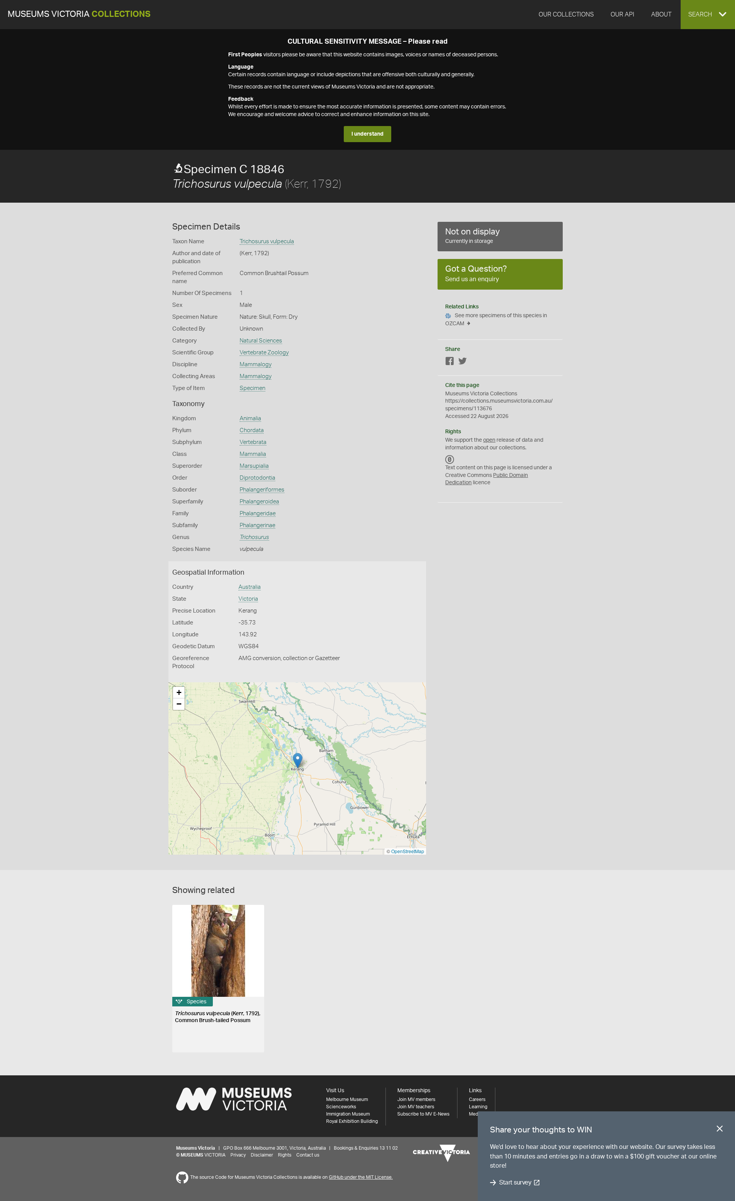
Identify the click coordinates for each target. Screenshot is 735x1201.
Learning (478, 1106)
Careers (477, 1099)
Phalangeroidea (259, 502)
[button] (708, 14)
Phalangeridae (258, 513)
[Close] (720, 1130)
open (489, 440)
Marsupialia (254, 466)
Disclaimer (262, 1155)
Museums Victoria (79, 14)
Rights (284, 1155)
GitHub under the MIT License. (361, 1177)
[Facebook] (449, 363)
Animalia (250, 418)
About (661, 14)
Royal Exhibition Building (352, 1121)
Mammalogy (255, 364)
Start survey (515, 1183)
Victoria (248, 599)
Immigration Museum (348, 1114)
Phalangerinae (257, 525)
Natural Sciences (261, 341)
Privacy (238, 1155)
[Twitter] (462, 363)
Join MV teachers (415, 1106)
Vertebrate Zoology (264, 353)
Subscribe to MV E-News (423, 1114)
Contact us (307, 1155)
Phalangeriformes (262, 490)
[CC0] (449, 459)
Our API (622, 14)
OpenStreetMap (407, 851)
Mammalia (253, 454)
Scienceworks (341, 1106)
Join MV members (416, 1099)
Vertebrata (253, 442)
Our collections (566, 14)
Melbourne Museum (347, 1099)
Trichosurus (254, 537)
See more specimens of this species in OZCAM (496, 319)
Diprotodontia (257, 478)
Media (475, 1114)
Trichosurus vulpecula (267, 241)
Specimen (252, 388)
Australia (249, 587)
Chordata (252, 430)
